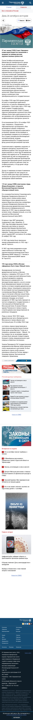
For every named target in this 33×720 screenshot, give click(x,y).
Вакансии (18, 647)
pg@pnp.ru (4, 687)
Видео (3, 635)
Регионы (18, 639)
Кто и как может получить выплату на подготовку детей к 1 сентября (15, 487)
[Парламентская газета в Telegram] (27, 624)
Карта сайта (28, 653)
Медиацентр (5, 641)
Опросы (18, 635)
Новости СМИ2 (16, 414)
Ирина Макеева (8, 25)
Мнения (4, 639)
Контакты (4, 647)
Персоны (18, 637)
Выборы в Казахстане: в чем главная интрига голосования (14, 569)
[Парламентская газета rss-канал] (23, 624)
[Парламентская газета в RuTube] (31, 624)
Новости (23, 7)
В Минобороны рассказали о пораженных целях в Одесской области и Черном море (15, 460)
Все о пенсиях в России (10, 11)
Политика (4, 627)
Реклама (11, 647)
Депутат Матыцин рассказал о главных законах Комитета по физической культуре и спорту (16, 473)
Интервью (18, 641)
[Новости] (21, 20)
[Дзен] (28, 20)
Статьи (8, 7)
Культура (18, 631)
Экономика (19, 627)
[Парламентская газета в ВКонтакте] (25, 624)
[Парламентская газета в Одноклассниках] (29, 624)
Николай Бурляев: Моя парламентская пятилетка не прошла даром (15, 481)
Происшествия (5, 631)
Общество (4, 629)
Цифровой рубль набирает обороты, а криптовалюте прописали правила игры (15, 557)
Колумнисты (5, 643)
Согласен (16, 717)
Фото (3, 637)
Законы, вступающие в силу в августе (16, 467)
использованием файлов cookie (16, 715)
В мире (18, 629)
